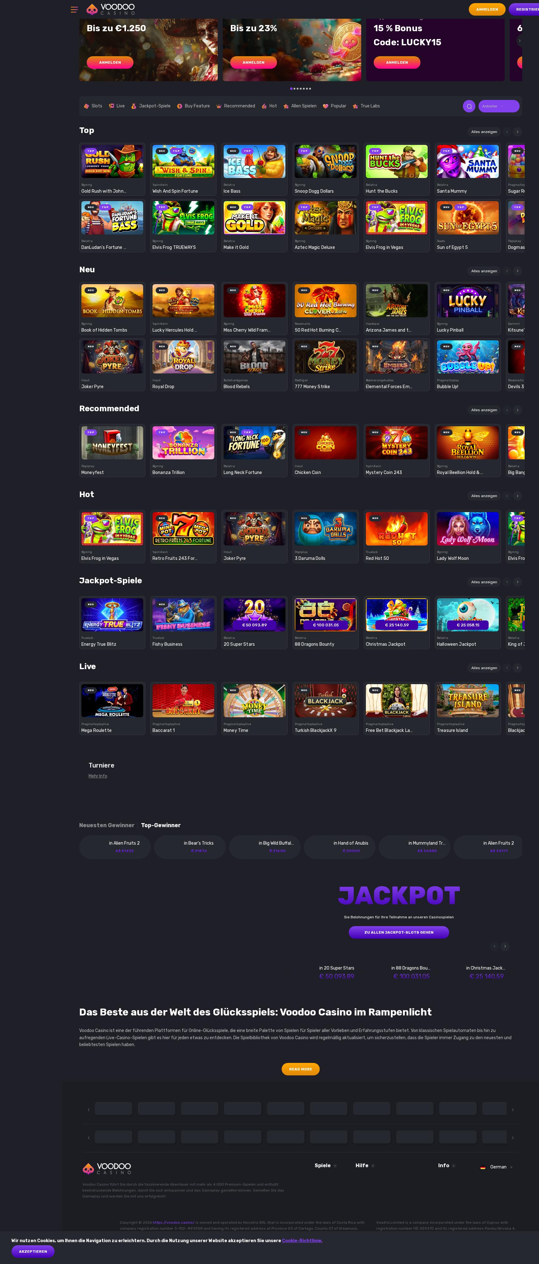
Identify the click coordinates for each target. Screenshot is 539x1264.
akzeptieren (33, 1251)
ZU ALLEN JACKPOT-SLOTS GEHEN (399, 932)
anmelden (110, 62)
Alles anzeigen (484, 132)
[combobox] (499, 106)
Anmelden (487, 9)
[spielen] (112, 159)
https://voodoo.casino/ (174, 1222)
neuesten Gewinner (107, 825)
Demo (112, 172)
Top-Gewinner (161, 825)
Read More (300, 1069)
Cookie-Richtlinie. (302, 1240)
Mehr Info (98, 776)
